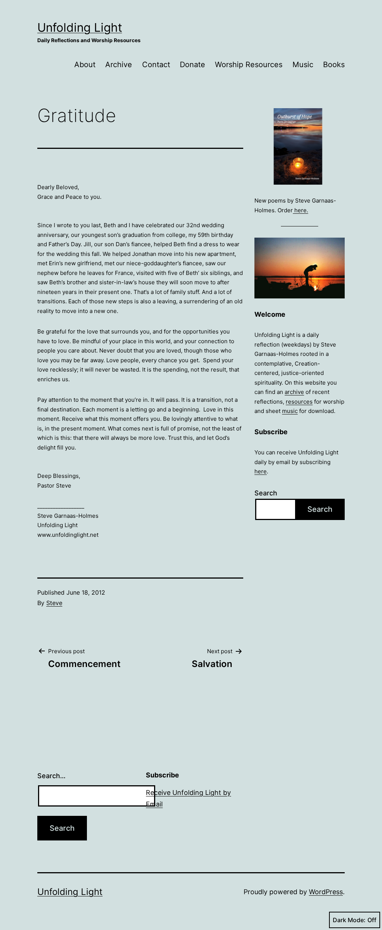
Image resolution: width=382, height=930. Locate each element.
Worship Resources (248, 64)
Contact (156, 64)
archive (294, 391)
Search (265, 493)
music (290, 410)
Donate (192, 64)
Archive (118, 64)
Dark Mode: (349, 920)
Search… (51, 776)
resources (299, 401)
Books (334, 64)
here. (300, 210)
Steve (54, 603)
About (85, 64)
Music (302, 64)
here (260, 471)
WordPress (326, 892)
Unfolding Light (79, 27)
